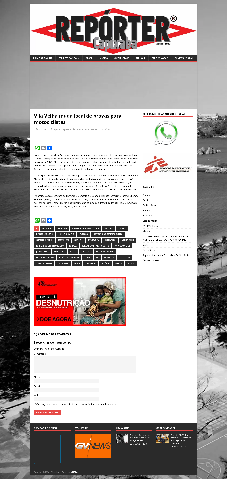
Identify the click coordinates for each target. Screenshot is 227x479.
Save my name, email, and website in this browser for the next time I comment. (77, 404)
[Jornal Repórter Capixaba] (113, 53)
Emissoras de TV (44, 234)
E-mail (37, 386)
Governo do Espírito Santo (108, 234)
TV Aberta (109, 257)
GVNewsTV (110, 240)
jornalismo (42, 251)
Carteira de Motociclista (85, 228)
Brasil (89, 58)
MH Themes (76, 472)
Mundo (103, 58)
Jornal (73, 246)
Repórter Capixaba (62, 129)
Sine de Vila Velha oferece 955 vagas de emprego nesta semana (181, 439)
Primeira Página (42, 58)
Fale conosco (160, 58)
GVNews (78, 240)
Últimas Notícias (151, 260)
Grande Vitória (96, 129)
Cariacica (62, 228)
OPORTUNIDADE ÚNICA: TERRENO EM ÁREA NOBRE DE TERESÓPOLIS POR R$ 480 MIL (165, 238)
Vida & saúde (123, 428)
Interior (146, 210)
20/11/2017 (43, 129)
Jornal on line (122, 246)
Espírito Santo (68, 58)
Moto (73, 251)
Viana (77, 263)
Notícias (86, 251)
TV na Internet (44, 263)
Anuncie (140, 58)
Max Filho (59, 251)
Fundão (84, 234)
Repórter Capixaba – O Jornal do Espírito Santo (166, 255)
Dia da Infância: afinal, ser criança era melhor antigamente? (140, 438)
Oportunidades (165, 428)
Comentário (40, 353)
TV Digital (125, 257)
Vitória (105, 263)
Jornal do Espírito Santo (95, 246)
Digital (122, 228)
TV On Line (63, 263)
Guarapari (63, 240)
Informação (127, 240)
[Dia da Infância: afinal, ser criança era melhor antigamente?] (122, 441)
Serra (87, 257)
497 (109, 129)
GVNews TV (93, 240)
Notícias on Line (45, 257)
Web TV (118, 263)
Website (38, 395)
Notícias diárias (104, 251)
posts (145, 244)
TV (97, 257)
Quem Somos (121, 58)
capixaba (46, 228)
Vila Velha (90, 263)
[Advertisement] (113, 85)
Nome (37, 377)
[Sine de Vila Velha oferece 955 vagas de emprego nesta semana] (162, 441)
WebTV (131, 263)
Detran (108, 228)
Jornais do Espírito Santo (50, 246)
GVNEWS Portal (183, 58)
